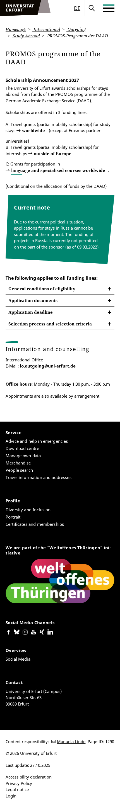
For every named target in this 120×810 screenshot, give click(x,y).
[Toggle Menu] (108, 8)
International (46, 29)
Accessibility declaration (29, 777)
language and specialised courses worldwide (58, 170)
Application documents (32, 300)
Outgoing (76, 29)
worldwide (33, 130)
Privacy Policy (19, 783)
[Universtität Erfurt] (25, 8)
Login (11, 796)
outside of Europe (52, 153)
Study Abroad (26, 35)
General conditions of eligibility (41, 288)
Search (92, 8)
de (77, 8)
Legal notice (17, 789)
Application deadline (30, 312)
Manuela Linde (71, 741)
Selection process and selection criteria (50, 324)
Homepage (16, 29)
